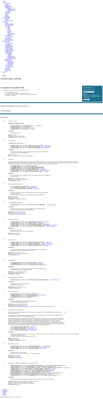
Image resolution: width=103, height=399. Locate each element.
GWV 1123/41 (36, 188)
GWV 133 (33, 127)
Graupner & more (8, 52)
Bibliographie (7, 35)
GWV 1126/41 (46, 347)
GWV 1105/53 (49, 242)
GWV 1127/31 (55, 225)
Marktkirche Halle (17, 287)
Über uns (4, 2)
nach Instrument (11, 63)
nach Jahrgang (10, 62)
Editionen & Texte (8, 59)
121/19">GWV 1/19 (54, 279)
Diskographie (7, 44)
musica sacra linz (17, 180)
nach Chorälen (10, 64)
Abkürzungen (10, 34)
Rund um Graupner (6, 41)
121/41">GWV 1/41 (46, 146)
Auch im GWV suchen (89, 95)
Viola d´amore (10, 56)
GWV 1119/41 (47, 145)
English (4, 72)
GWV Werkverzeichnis (9, 23)
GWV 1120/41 (30, 327)
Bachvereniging (17, 254)
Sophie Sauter (16, 384)
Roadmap (4, 394)
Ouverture (9, 31)
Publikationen (7, 7)
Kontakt (6, 15)
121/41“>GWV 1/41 (32, 328)
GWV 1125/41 (33, 329)
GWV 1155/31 (40, 262)
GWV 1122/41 (46, 147)
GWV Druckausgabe (9, 24)
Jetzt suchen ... (86, 99)
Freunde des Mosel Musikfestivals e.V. (21, 306)
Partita (9, 28)
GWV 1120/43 (43, 169)
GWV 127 (33, 128)
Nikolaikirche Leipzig (18, 357)
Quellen (6, 22)
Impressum (5, 389)
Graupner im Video (9, 49)
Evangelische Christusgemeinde (20, 213)
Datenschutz (5, 391)
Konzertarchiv (10, 43)
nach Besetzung (11, 61)
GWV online (7, 26)
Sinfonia (9, 32)
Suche (4, 393)
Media (6, 70)
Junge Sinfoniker (17, 273)
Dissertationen (8, 37)
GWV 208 (46, 171)
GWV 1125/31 (46, 221)
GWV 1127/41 (43, 348)
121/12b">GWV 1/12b (49, 369)
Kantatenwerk (8, 60)
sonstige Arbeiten (8, 38)
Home (4, 1)
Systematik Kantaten (11, 33)
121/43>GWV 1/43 (44, 170)
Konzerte (7, 42)
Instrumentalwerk (8, 65)
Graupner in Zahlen (11, 57)
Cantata (9, 27)
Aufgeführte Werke (9, 47)
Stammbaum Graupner (10, 54)
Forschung (5, 21)
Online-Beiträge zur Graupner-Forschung (11, 9)
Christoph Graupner (6, 17)
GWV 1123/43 (50, 244)
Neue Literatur (10, 36)
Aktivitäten (7, 13)
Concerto (9, 30)
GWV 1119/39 (41, 222)
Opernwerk (7, 67)
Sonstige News (8, 69)
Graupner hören (8, 51)
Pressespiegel (7, 68)
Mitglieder (7, 16)
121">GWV (38, 125)
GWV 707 (54, 368)
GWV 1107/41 (42, 294)
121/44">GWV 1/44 (51, 204)
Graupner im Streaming (9, 50)
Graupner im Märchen (12, 58)
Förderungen (7, 12)
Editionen (9, 11)
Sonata (9, 29)
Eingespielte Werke (9, 46)
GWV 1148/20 (66, 367)
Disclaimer (5, 390)
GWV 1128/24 (45, 245)
